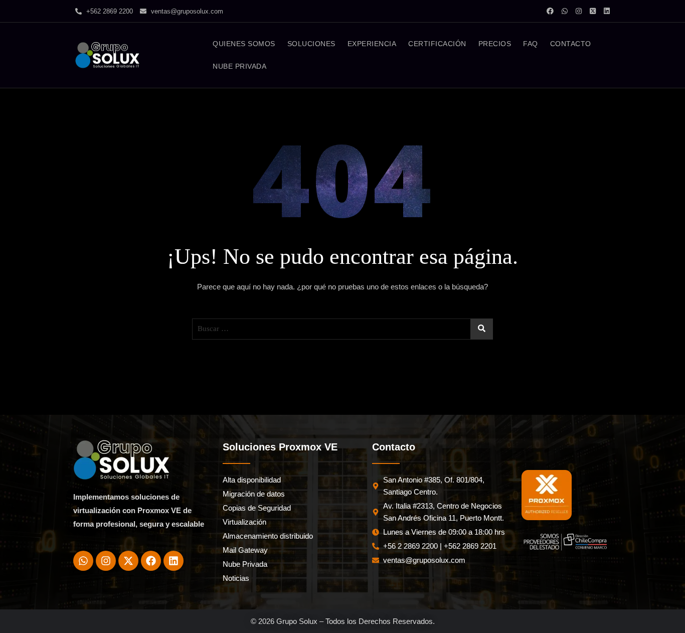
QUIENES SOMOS (244, 44)
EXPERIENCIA (372, 44)
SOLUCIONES (311, 44)
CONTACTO (570, 44)
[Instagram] (106, 561)
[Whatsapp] (83, 561)
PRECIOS (494, 44)
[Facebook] (151, 561)
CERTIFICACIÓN (437, 44)
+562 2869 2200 (108, 11)
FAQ (530, 44)
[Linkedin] (173, 561)
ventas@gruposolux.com (186, 11)
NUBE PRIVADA (239, 66)
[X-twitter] (128, 561)
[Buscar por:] (342, 329)
